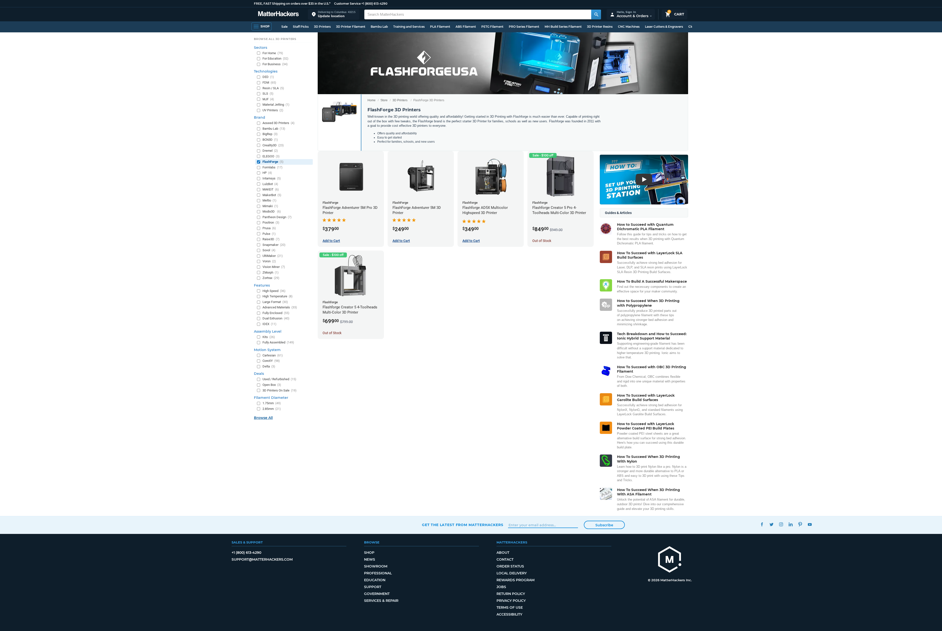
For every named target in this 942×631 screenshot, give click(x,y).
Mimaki (270, 206)
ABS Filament (466, 26)
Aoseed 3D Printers (278, 123)
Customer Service (347, 3)
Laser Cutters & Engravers (664, 26)
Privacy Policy (511, 600)
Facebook (762, 524)
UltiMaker (272, 256)
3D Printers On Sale (279, 390)
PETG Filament (492, 26)
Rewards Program (516, 580)
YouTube (809, 524)
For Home (272, 53)
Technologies (265, 71)
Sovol (268, 250)
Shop (369, 552)
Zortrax (270, 278)
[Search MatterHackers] (596, 14)
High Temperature (277, 296)
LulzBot (270, 184)
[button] (333, 14)
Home (371, 100)
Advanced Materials (279, 307)
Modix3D (271, 211)
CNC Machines (629, 26)
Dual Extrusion (275, 318)
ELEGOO (271, 156)
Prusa (269, 228)
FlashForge (273, 162)
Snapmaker (274, 245)
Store (384, 100)
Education (374, 580)
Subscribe (604, 525)
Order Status (510, 566)
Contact (505, 559)
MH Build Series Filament (563, 26)
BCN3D (270, 139)
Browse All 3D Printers (275, 39)
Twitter (771, 524)
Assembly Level (267, 331)
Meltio (269, 200)
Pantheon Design (277, 217)
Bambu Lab (379, 26)
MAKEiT (270, 189)
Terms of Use (510, 607)
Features (262, 285)
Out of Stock (541, 241)
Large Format (275, 302)
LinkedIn (790, 524)
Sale (284, 26)
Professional (378, 573)
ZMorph (270, 272)
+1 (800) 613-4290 (374, 3)
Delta (268, 366)
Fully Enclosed (275, 313)
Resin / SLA (273, 88)
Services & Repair (381, 600)
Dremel (270, 150)
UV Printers (272, 110)
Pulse (269, 234)
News (369, 559)
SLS (268, 93)
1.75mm (271, 403)
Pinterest (800, 524)
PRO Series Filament (524, 26)
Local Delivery (512, 573)
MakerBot (271, 195)
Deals (259, 373)
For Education (275, 58)
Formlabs (272, 167)
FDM (269, 82)
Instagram (781, 524)
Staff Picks (301, 26)
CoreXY (271, 361)
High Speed (274, 291)
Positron (270, 222)
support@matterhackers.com (262, 559)
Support (372, 587)
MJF (268, 99)
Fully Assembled (278, 342)
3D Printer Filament (350, 26)
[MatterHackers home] (278, 14)
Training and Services (409, 26)
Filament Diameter (271, 397)
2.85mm (271, 409)
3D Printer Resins (600, 26)
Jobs (501, 587)
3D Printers (322, 26)
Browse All (263, 418)
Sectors (260, 47)
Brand (259, 117)
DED (268, 77)
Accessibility (509, 614)
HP (267, 173)
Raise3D (271, 239)
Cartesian (272, 355)
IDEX (269, 324)
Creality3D (273, 145)
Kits (268, 337)
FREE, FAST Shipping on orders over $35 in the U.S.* (292, 3)
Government (377, 594)
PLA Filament (440, 26)
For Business (275, 64)
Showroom (375, 566)
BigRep (270, 134)
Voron (269, 261)
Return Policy (511, 594)
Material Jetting (275, 104)
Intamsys (271, 178)
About (503, 552)
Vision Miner (273, 267)
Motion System (267, 350)
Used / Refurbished (279, 379)
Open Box (271, 385)
